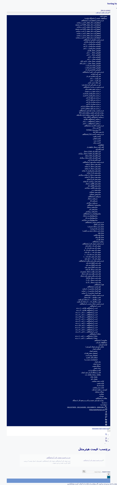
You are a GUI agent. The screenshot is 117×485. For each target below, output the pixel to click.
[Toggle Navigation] (108, 431)
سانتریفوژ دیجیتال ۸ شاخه (93, 164)
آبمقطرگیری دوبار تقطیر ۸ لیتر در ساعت (89, 35)
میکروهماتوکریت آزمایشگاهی (92, 213)
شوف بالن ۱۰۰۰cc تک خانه (93, 252)
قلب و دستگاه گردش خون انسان (91, 372)
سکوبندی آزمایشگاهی (100, 340)
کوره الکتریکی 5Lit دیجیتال (93, 155)
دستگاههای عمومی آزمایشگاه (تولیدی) (96, 18)
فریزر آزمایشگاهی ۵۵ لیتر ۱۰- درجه (87, 308)
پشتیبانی (101, 396)
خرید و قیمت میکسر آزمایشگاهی (94, 295)
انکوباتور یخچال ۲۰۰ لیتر (93, 55)
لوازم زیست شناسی (98, 381)
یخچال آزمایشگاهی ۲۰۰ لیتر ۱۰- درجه (86, 338)
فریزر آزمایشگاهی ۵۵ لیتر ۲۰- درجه (87, 310)
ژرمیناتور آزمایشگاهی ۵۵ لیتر (92, 119)
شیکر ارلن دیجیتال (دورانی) (96, 226)
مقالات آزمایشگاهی (101, 398)
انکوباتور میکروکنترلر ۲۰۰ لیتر (92, 48)
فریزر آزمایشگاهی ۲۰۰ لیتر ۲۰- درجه (86, 327)
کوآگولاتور (101, 145)
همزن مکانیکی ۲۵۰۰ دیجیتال (92, 297)
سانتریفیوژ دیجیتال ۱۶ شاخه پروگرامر (89, 175)
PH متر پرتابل (96, 128)
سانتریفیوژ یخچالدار (95, 192)
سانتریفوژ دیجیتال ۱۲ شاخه (93, 166)
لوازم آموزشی (103, 344)
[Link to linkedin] (106, 420)
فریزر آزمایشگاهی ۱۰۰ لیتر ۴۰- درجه (86, 321)
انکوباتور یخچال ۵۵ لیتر (94, 50)
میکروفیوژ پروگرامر (92, 211)
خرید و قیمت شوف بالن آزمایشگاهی (93, 243)
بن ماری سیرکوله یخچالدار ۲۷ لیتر (91, 108)
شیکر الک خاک (99, 237)
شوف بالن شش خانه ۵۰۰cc (92, 250)
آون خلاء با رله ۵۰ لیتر (94, 82)
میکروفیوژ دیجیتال (92, 207)
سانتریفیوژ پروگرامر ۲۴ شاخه (92, 181)
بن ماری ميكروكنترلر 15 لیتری (92, 93)
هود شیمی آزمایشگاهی (94, 286)
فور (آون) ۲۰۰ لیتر (95, 80)
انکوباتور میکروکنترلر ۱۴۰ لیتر (92, 46)
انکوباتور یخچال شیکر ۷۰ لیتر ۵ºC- (90, 61)
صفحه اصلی (103, 16)
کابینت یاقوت (97, 136)
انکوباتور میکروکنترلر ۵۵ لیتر (92, 42)
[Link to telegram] (106, 425)
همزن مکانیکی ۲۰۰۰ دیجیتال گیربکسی (89, 299)
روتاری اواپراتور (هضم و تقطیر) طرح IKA (91, 113)
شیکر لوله (101, 233)
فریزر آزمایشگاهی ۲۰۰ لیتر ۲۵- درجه (86, 325)
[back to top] (108, 477)
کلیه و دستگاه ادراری (94, 370)
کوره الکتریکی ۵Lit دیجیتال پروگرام (90, 158)
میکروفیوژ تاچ (93, 209)
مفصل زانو (94, 379)
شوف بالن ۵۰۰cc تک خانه (93, 246)
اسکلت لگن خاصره (92, 357)
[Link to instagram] (106, 415)
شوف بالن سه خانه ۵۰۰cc (93, 248)
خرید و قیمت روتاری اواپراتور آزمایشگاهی (91, 110)
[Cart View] (106, 441)
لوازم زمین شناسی (98, 387)
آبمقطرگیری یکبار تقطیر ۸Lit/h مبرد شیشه (88, 29)
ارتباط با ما (104, 404)
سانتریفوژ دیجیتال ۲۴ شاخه (93, 177)
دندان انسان (97, 368)
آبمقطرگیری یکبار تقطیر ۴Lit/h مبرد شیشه (88, 25)
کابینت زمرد (97, 140)
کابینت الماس (97, 138)
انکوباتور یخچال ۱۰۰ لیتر (93, 52)
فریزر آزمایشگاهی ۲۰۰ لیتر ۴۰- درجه (86, 332)
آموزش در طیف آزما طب (99, 389)
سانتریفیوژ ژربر (96, 190)
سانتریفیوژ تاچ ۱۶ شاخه (94, 173)
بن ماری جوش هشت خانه (93, 89)
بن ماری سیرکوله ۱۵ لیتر (93, 98)
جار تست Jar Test (98, 132)
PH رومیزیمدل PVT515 (93, 130)
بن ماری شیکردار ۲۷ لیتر (93, 104)
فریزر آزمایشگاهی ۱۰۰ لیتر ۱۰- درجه (86, 312)
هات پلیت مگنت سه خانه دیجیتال (91, 274)
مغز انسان (97, 362)
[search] (106, 435)
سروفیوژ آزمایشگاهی (94, 196)
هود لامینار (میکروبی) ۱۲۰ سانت (91, 293)
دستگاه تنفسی (96, 366)
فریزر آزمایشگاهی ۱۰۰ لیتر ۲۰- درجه (86, 314)
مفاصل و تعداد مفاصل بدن (93, 374)
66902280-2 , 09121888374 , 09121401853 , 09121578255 (86, 407)
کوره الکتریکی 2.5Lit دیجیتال (92, 151)
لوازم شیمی (100, 383)
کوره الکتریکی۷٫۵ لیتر (94, 160)
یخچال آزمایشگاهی (95, 334)
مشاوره (101, 394)
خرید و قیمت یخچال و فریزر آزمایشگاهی (92, 304)
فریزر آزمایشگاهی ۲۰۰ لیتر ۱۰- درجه (86, 323)
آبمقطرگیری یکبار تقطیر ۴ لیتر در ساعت (89, 22)
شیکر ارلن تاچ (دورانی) (97, 228)
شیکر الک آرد (100, 239)
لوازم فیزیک (100, 385)
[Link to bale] (106, 422)
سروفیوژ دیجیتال (93, 198)
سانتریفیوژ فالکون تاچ (94, 186)
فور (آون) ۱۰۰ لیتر (95, 78)
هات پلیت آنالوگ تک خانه (93, 263)
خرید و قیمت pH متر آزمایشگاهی (94, 125)
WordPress (106, 482)
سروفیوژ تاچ (94, 201)
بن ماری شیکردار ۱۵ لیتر (93, 102)
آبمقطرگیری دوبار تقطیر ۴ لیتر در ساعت (89, 33)
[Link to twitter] (106, 417)
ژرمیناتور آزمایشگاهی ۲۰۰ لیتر (92, 123)
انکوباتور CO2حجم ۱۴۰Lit (93, 70)
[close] (108, 474)
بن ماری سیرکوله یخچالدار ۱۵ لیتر (91, 106)
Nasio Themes (96, 479)
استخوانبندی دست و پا (91, 359)
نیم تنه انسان (97, 364)
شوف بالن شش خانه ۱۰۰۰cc (92, 256)
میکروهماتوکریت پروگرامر (90, 220)
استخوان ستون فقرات (91, 353)
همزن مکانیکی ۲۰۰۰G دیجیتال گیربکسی (89, 301)
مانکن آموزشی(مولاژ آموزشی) (95, 347)
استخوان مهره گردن (91, 355)
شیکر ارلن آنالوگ (99, 224)
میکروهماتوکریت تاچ (91, 218)
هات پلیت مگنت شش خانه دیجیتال (90, 276)
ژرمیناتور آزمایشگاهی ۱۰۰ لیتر (92, 121)
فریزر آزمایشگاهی (95, 306)
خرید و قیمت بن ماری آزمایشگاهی (93, 87)
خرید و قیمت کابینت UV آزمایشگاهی (93, 134)
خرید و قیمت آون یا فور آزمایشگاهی (93, 72)
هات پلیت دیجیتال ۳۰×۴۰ (93, 280)
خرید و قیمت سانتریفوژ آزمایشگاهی (93, 162)
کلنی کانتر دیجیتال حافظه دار (95, 147)
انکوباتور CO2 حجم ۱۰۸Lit (93, 67)
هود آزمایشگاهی (99, 284)
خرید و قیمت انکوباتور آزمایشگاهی (93, 40)
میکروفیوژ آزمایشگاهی (94, 205)
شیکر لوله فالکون (99, 235)
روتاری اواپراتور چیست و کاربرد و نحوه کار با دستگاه (88, 400)
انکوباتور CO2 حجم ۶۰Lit (93, 65)
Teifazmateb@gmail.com (97, 410)
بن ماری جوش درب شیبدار (93, 91)
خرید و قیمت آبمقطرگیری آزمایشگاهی (92, 20)
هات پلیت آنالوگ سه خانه (93, 265)
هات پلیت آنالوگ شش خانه (93, 267)
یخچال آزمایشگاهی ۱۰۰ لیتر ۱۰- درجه (86, 336)
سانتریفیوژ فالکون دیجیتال (93, 183)
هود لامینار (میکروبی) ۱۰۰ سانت (91, 291)
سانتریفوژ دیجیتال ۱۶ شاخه (93, 168)
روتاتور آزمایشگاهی (98, 241)
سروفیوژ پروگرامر (92, 203)
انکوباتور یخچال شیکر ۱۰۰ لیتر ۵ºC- (90, 63)
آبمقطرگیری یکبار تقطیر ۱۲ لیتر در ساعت (88, 31)
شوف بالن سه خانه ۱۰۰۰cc (92, 254)
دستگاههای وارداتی (101, 342)
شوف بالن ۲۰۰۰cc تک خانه (93, 259)
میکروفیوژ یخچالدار (95, 194)
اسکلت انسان (96, 349)
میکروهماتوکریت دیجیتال (90, 216)
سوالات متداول (99, 392)
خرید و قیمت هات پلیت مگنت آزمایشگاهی (91, 261)
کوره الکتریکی (99, 149)
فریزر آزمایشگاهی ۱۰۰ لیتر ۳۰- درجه (86, 319)
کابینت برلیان (97, 143)
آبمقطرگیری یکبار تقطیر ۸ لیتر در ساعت (89, 27)
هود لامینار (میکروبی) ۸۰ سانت (91, 289)
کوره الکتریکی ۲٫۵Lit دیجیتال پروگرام (90, 153)
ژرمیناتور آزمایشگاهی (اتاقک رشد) (93, 117)
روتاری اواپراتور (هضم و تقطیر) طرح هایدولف (90, 115)
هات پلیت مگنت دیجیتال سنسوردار (90, 271)
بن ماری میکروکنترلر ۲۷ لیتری (92, 95)
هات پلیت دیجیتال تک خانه (93, 269)
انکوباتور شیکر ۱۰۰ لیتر (94, 59)
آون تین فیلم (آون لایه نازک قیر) (91, 85)
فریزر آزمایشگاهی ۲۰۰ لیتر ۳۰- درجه (86, 329)
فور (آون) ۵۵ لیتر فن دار (93, 76)
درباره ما (104, 402)
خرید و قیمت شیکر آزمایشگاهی (94, 222)
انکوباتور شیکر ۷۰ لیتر (94, 57)
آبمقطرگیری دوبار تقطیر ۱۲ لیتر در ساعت (88, 37)
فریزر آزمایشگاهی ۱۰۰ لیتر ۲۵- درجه (86, 316)
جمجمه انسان (93, 351)
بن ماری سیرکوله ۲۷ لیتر (93, 100)
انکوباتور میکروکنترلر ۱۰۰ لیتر (92, 44)
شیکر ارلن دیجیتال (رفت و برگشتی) (93, 231)
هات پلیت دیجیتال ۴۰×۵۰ (93, 282)
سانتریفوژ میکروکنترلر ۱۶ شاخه (91, 170)
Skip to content (105, 10)
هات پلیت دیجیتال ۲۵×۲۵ (93, 278)
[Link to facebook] (106, 412)
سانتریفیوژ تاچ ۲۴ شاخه (94, 179)
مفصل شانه (94, 377)
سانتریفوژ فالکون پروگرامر (93, 188)
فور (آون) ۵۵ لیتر (96, 74)
